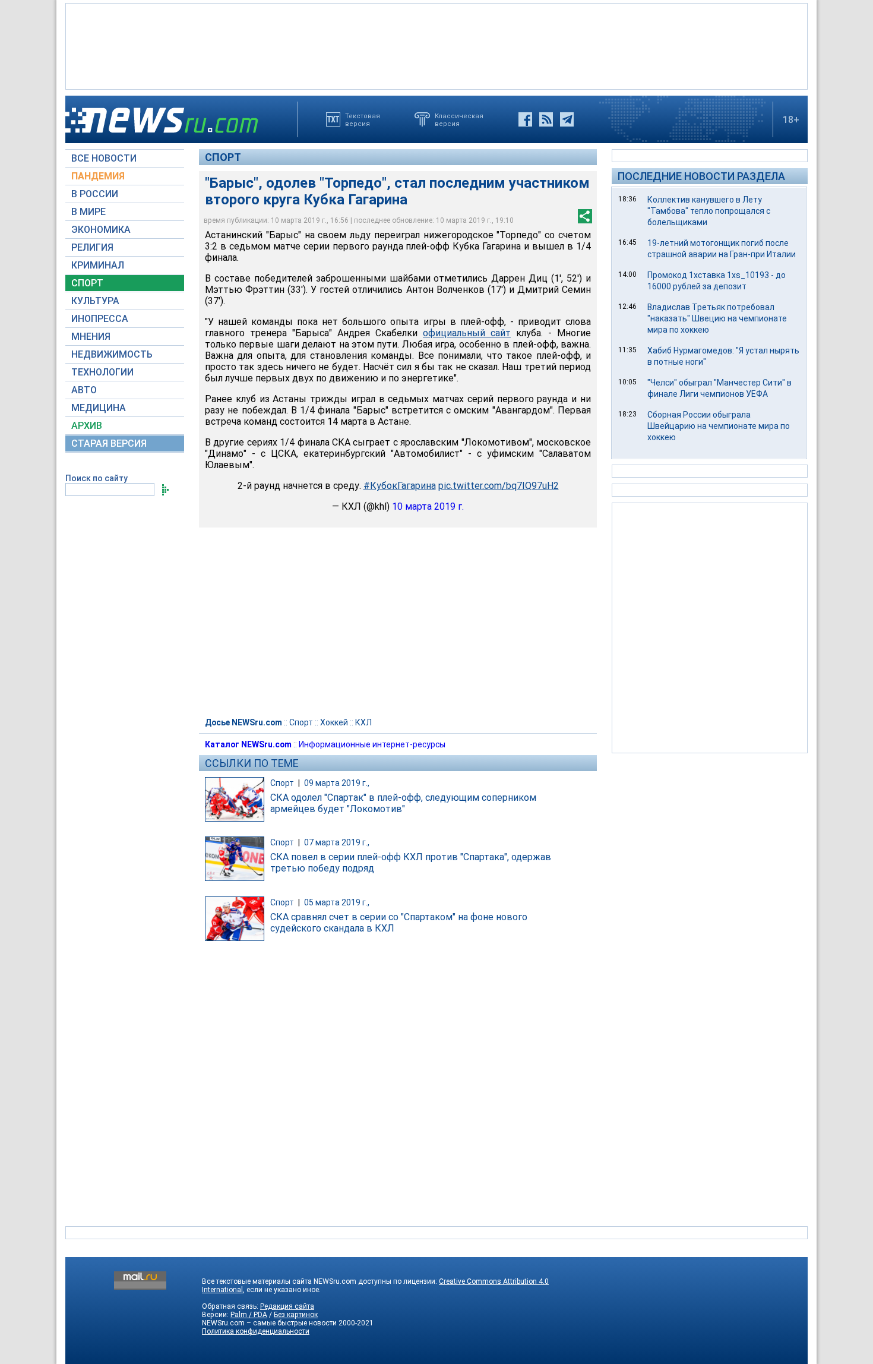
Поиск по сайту (96, 478)
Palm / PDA (248, 1315)
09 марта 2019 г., (336, 783)
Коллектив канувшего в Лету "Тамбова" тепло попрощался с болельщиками (708, 211)
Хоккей (334, 722)
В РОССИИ (94, 194)
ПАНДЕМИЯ (98, 176)
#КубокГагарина (399, 485)
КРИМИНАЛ (97, 265)
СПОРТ (87, 283)
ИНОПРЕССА (99, 318)
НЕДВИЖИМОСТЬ (112, 354)
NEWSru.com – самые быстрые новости (269, 1323)
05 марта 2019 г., (336, 902)
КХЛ (363, 722)
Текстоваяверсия (362, 119)
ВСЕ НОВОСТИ (104, 158)
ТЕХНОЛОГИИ (102, 372)
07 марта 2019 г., (336, 842)
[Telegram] (567, 119)
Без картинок (296, 1315)
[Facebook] (525, 119)
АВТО (84, 390)
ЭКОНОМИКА (101, 229)
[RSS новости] (546, 119)
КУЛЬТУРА (95, 301)
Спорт (223, 157)
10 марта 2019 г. (428, 506)
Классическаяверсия (459, 119)
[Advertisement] (436, 45)
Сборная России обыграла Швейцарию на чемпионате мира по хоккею (718, 426)
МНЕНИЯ (90, 336)
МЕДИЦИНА (98, 407)
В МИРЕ (88, 211)
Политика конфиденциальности (255, 1331)
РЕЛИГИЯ (92, 247)
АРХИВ (86, 425)
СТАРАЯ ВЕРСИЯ (109, 443)
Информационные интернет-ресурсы (372, 744)
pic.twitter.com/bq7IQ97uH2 (498, 485)
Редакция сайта (287, 1306)
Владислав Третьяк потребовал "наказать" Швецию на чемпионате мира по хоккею (717, 318)
